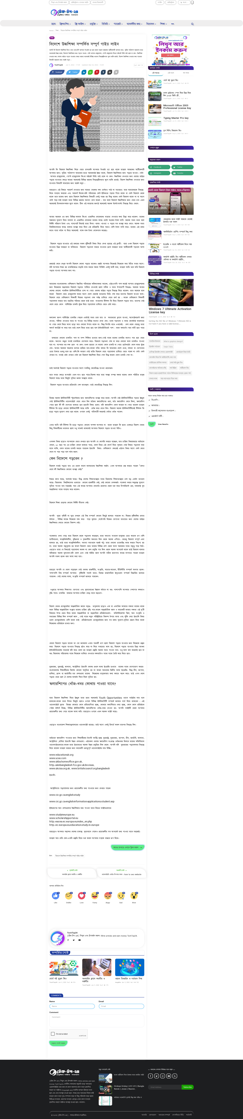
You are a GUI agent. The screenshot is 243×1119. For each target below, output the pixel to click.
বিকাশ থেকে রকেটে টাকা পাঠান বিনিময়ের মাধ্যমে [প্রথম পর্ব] (170, 373)
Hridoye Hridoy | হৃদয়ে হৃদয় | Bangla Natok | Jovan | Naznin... (129, 1087)
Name (52, 1001)
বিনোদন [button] (150, 24)
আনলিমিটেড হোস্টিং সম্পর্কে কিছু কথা (177, 232)
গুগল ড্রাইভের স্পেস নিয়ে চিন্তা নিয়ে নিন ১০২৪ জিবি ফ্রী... (177, 94)
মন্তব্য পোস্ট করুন (58, 1043)
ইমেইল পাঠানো (154, 346)
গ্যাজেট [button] (117, 24)
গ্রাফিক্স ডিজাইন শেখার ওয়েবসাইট (161, 352)
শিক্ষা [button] (163, 24)
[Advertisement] (148, 12)
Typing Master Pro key (175, 118)
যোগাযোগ (152, 1115)
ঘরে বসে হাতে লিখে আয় (169, 378)
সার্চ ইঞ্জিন (173, 368)
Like (55, 903)
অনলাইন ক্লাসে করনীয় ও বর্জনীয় (72, 874)
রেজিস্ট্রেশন (170, 2)
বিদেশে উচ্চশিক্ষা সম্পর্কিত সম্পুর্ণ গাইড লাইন (69, 856)
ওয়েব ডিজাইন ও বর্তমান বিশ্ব (128, 978)
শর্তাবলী (189, 1115)
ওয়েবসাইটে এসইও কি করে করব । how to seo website (121, 874)
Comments (56, 995)
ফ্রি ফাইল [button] (79, 24)
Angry (108, 903)
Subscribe (188, 1087)
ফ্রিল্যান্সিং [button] (64, 24)
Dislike (68, 903)
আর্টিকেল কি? (184, 368)
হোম (53, 24)
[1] (192, 2)
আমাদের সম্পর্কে (164, 1115)
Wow (134, 903)
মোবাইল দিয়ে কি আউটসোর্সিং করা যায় (162, 357)
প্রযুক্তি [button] (93, 24)
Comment (53, 1012)
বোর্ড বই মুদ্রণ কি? (57, 978)
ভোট (152, 424)
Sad (120, 903)
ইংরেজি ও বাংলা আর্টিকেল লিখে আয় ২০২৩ (177, 245)
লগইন (160, 2)
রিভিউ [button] (105, 24)
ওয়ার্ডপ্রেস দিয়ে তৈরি (183, 352)
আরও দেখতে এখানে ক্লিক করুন (126, 847)
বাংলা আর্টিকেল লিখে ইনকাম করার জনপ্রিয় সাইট (129, 1075)
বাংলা (184, 2)
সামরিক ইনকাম (154, 341)
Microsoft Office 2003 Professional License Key (177, 107)
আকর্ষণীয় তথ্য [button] (134, 24)
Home (51, 30)
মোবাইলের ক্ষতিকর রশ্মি (157, 368)
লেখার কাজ (153, 378)
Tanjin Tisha (168, 346)
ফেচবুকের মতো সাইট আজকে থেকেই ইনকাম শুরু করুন (177, 220)
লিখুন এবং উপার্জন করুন (59, 2)
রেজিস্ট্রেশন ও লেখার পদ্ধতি (79, 2)
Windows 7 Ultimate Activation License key (169, 310)
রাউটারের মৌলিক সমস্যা (158, 362)
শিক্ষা (57, 30)
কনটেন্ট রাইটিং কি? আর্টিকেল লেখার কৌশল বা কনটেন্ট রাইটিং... (177, 258)
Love (81, 903)
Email (101, 1001)
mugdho (118, 982)
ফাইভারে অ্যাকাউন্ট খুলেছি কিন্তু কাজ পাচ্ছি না (128, 1097)
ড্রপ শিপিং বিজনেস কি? (172, 130)
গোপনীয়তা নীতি (178, 1115)
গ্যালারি (144, 1115)
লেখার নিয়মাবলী (98, 2)
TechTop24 (58, 65)
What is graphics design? (173, 341)
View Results (163, 424)
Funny (95, 903)
